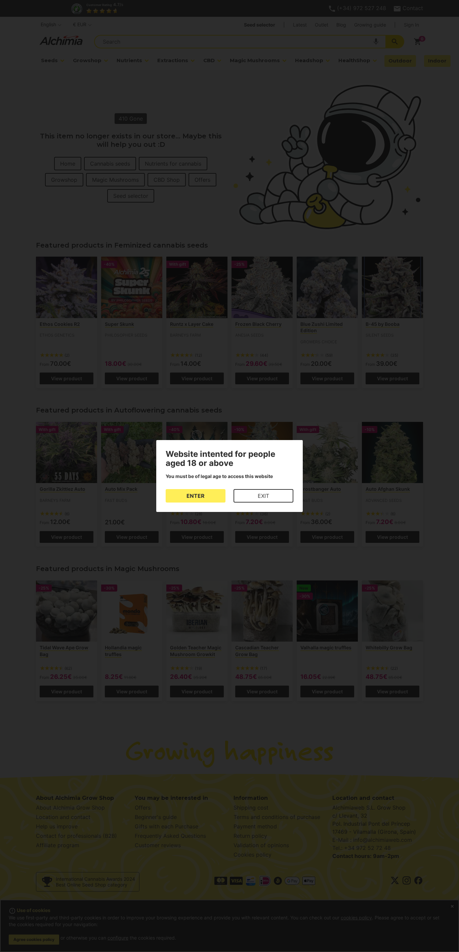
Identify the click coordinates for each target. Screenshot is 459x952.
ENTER (195, 495)
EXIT (263, 495)
